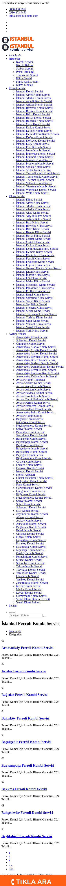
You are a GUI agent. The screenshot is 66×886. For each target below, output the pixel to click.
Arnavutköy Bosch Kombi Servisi (36, 360)
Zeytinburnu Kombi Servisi (32, 514)
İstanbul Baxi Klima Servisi (32, 222)
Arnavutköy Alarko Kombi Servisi (36, 346)
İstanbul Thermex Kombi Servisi (35, 179)
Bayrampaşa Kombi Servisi (32, 441)
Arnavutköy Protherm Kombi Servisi (37, 373)
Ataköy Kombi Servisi (29, 520)
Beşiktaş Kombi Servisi (29, 445)
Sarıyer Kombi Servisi (29, 428)
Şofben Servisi (24, 68)
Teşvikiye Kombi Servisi (30, 569)
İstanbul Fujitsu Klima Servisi (33, 265)
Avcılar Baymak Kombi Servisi (34, 392)
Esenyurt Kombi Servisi (30, 468)
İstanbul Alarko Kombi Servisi (33, 98)
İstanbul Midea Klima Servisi (33, 281)
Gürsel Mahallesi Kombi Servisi (34, 477)
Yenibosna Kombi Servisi (31, 572)
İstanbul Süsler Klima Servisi (33, 310)
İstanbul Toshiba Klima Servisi (34, 317)
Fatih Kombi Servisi (27, 484)
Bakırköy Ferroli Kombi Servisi (25, 718)
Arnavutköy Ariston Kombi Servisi (36, 353)
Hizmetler (14, 58)
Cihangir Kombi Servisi (30, 533)
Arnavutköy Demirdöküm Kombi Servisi (40, 366)
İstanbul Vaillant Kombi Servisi (34, 183)
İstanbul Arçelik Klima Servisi (33, 215)
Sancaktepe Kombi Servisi (31, 435)
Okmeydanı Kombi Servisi (31, 595)
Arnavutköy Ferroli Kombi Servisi (36, 369)
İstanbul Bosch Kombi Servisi (33, 117)
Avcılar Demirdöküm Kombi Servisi (37, 399)
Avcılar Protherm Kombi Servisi (34, 405)
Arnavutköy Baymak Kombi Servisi (37, 356)
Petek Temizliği (25, 71)
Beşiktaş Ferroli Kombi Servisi (24, 789)
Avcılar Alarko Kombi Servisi (33, 382)
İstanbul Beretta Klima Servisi (33, 232)
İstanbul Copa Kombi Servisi (33, 124)
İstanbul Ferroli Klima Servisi (33, 258)
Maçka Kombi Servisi (28, 589)
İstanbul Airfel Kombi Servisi (33, 94)
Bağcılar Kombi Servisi (29, 419)
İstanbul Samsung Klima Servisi (34, 297)
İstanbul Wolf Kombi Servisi (32, 193)
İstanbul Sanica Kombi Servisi (33, 166)
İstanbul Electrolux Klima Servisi (35, 255)
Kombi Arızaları (25, 474)
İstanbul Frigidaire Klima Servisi (35, 261)
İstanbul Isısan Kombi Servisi (33, 150)
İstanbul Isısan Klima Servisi (32, 271)
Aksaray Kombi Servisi (29, 517)
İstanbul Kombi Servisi (29, 91)
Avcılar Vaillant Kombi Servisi (34, 409)
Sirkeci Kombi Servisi (29, 559)
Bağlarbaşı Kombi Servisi (31, 527)
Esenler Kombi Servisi (29, 464)
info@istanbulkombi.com (23, 15)
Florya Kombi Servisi (28, 536)
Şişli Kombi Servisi (27, 510)
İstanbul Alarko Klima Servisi (33, 206)
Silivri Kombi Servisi (28, 504)
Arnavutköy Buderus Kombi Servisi (37, 363)
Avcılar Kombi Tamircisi (30, 379)
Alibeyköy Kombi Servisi (31, 523)
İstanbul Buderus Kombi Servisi (34, 120)
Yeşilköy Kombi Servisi (30, 579)
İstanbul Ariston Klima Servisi (33, 219)
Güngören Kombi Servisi (30, 422)
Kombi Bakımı (24, 65)
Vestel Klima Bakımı (28, 602)
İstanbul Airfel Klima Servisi (32, 202)
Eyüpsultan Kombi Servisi (31, 481)
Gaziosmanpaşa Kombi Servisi (34, 487)
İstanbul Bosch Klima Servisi (33, 235)
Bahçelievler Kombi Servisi (32, 448)
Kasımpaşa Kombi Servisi (31, 546)
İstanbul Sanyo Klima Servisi (33, 301)
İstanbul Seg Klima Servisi (31, 304)
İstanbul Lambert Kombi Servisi (34, 156)
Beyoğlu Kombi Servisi (29, 455)
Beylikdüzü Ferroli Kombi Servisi (26, 836)
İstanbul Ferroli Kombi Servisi (33, 147)
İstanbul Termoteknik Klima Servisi (36, 314)
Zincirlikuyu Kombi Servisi (32, 582)
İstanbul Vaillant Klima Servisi (33, 324)
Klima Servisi (24, 78)
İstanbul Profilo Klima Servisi (33, 291)
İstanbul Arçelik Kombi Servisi (34, 101)
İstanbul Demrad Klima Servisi (34, 251)
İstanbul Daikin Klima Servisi (33, 245)
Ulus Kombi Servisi (27, 576)
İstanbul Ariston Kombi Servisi (34, 104)
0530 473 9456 (17, 12)
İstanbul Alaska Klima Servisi (33, 209)
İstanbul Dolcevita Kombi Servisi (35, 140)
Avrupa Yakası (17, 333)
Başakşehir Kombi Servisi (31, 438)
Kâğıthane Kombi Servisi (30, 494)
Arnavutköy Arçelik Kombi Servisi (36, 350)
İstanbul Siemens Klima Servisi (34, 307)
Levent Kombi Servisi (29, 592)
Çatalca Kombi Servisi (29, 461)
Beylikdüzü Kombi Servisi (31, 451)
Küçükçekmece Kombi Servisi (34, 425)
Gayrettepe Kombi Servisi (31, 540)
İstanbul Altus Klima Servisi (32, 212)
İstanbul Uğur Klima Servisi (32, 320)
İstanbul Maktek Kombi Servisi (34, 160)
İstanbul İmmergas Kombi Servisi (35, 153)
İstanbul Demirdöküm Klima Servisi (37, 248)
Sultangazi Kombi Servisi (31, 340)
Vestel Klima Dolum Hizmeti (33, 599)
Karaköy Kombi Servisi (30, 543)
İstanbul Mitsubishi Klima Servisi (35, 284)
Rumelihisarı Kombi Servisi (32, 556)
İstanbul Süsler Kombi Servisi (33, 170)
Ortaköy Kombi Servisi (29, 553)
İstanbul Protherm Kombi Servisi (35, 163)
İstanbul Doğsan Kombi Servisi (34, 137)
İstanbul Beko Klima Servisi (32, 229)
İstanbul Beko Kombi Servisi (33, 114)
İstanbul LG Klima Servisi (31, 278)
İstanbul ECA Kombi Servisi (32, 143)
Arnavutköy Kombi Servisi (31, 337)
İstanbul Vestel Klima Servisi (33, 327)
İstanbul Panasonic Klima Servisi (35, 288)
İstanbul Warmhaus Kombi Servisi (36, 189)
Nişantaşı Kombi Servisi (30, 550)
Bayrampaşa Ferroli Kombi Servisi (27, 765)
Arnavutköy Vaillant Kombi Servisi (36, 376)
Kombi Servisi (24, 62)
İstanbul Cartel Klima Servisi (33, 242)
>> (10, 865)
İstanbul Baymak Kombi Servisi (34, 107)
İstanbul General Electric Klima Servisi (38, 268)
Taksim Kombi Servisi (29, 566)
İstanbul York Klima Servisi (32, 330)
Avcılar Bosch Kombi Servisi (33, 396)
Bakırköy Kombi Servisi (30, 432)
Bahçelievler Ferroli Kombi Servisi (27, 812)
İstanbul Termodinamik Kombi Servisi (38, 173)
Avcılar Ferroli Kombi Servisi (33, 402)
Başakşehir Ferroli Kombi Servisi (26, 742)
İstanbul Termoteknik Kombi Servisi (37, 176)
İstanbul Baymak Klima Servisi (34, 225)
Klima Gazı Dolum (27, 81)
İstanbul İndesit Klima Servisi (33, 274)
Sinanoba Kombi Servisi (30, 563)
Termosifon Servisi (27, 75)
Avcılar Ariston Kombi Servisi (33, 389)
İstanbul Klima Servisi (29, 199)
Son (11, 869)
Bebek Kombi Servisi (28, 530)
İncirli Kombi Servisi (28, 586)
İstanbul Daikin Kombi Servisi (33, 127)
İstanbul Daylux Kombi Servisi (34, 130)
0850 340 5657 (17, 9)
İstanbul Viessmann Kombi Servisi (36, 186)
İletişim (13, 605)
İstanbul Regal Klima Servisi (32, 294)
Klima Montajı (24, 84)
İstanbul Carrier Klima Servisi (33, 238)
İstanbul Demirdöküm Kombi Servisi (37, 134)
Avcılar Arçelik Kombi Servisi (33, 386)
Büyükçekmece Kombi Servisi (34, 458)
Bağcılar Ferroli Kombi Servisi (24, 695)
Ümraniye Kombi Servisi (30, 343)
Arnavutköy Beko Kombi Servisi (35, 412)
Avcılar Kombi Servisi (29, 415)
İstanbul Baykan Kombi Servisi (34, 111)
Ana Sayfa (15, 55)
